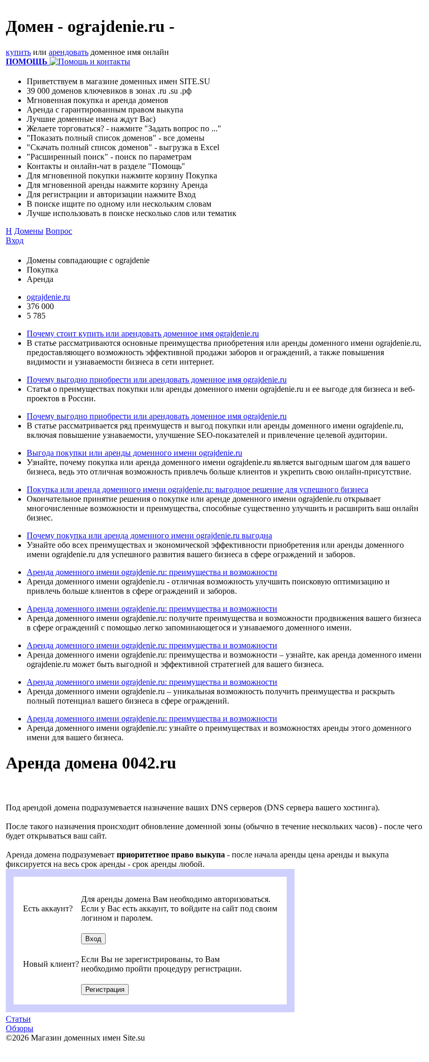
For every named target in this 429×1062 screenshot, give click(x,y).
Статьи (18, 1018)
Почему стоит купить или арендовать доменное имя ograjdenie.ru (143, 333)
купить (18, 52)
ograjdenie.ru (48, 296)
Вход (15, 240)
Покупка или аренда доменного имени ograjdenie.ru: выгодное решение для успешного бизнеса (197, 489)
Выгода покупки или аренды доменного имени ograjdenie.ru (134, 452)
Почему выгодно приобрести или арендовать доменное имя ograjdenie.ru (157, 379)
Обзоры (19, 1028)
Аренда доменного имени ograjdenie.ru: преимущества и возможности (152, 572)
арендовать (68, 52)
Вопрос (59, 231)
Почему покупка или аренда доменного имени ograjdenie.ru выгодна (149, 535)
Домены (28, 231)
